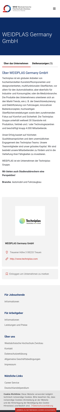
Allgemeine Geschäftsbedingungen (22, 359)
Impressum (10, 364)
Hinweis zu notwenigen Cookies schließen (36, 410)
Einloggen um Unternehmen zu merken (29, 274)
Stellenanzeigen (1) (42, 63)
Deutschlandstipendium (17, 388)
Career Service (12, 382)
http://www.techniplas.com (24, 259)
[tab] (16, 63)
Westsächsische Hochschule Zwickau (24, 343)
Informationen (12, 301)
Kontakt (9, 348)
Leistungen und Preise (16, 325)
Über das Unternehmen (16, 63)
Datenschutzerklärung (16, 353)
